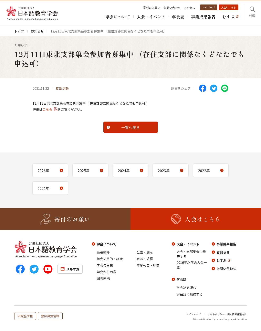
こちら (47, 109)
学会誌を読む (186, 287)
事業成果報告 (226, 244)
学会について (106, 244)
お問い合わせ (172, 8)
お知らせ (223, 252)
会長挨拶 (103, 252)
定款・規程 (145, 258)
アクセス (189, 8)
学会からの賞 (106, 271)
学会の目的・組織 (110, 258)
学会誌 (181, 279)
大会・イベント (188, 244)
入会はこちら (228, 7)
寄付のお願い (151, 8)
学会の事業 (105, 265)
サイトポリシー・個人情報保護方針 (227, 314)
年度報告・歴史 (148, 265)
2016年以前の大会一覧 (192, 265)
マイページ (208, 7)
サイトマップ (193, 314)
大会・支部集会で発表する (191, 254)
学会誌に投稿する (190, 294)
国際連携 (103, 278)
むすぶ (221, 260)
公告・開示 (145, 252)
